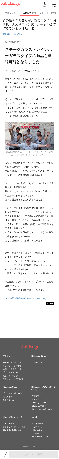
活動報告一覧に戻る (12, 33)
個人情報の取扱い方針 (12, 430)
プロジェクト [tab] (11, 13)
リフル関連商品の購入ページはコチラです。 (27, 298)
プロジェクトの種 (10, 372)
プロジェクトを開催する (13, 379)
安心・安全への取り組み (41, 409)
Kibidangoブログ (38, 406)
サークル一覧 (37, 362)
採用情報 (35, 433)
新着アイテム (8, 400)
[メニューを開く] (54, 4)
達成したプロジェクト (12, 369)
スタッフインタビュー (40, 399)
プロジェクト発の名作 (12, 393)
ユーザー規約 (8, 423)
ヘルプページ (37, 427)
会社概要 (35, 396)
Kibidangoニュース (39, 403)
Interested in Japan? (40, 437)
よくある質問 (37, 423)
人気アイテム (8, 397)
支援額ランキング (10, 376)
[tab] (29, 13)
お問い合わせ (37, 430)
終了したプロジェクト (12, 366)
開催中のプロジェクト (12, 362)
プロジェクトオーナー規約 (14, 427)
